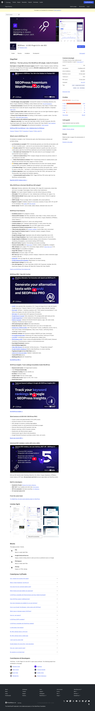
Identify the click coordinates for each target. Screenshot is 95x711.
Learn (41, 689)
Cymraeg (19, 702)
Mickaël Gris (16, 676)
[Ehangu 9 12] (57, 518)
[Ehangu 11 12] (57, 537)
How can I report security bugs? (17, 648)
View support (80, 61)
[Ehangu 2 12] (23, 520)
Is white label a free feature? (17, 627)
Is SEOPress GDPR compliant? (17, 619)
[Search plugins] (19, 14)
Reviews (20, 53)
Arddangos (24, 689)
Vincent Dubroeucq (41, 676)
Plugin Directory (8, 6)
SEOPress (39, 666)
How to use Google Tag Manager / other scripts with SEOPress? (25, 607)
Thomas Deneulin (41, 669)
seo (78, 87)
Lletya (6, 693)
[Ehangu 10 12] (57, 527)
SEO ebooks (32, 203)
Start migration (52, 123)
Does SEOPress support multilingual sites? (20, 599)
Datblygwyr (42, 693)
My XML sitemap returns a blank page (19, 635)
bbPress (76, 693)
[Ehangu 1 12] (23, 508)
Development (36, 53)
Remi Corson (16, 669)
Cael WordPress (88, 2)
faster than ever (48, 246)
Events (58, 691)
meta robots (29, 244)
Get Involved (59, 689)
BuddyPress (77, 695)
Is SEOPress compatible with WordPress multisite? (22, 623)
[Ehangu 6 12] (40, 520)
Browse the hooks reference (29, 485)
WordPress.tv (43, 695)
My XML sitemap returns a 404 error (18, 631)
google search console (80, 85)
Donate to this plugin (67, 142)
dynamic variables (32, 229)
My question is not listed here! (17, 652)
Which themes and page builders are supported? (21, 590)
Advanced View (66, 91)
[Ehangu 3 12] (23, 533)
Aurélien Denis (40, 672)
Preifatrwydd (8, 695)
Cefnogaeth (82, 53)
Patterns (24, 695)
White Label (37, 131)
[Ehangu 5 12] (40, 508)
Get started (36, 487)
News (6, 691)
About (6, 689)
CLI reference (36, 489)
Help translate (45, 125)
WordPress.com (78, 689)
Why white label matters (22, 117)
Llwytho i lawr (81, 46)
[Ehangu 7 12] (40, 538)
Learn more (12, 109)
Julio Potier (15, 672)
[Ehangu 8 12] (57, 508)
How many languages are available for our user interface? (23, 603)
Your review (65, 115)
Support (31, 131)
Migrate (17, 131)
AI (41, 131)
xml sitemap (82, 87)
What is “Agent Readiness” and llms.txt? (19, 582)
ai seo (73, 85)
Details (13, 53)
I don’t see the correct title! (16, 639)
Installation (27, 53)
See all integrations (47, 103)
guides (25, 203)
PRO (21, 131)
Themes (24, 691)
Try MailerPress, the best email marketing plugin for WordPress (25, 499)
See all (83, 115)
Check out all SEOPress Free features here (20, 269)
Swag (58, 695)
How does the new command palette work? (20, 586)
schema (74, 87)
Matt (75, 691)
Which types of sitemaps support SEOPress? (20, 611)
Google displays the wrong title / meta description (22, 644)
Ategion (24, 693)
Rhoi (58, 693)
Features (12, 131)
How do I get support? (15, 615)
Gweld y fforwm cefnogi (68, 129)
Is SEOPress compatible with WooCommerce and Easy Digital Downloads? (28, 595)
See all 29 (83, 82)
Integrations (25, 131)
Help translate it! (57, 10)
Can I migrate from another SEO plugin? (19, 578)
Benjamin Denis (23, 47)
